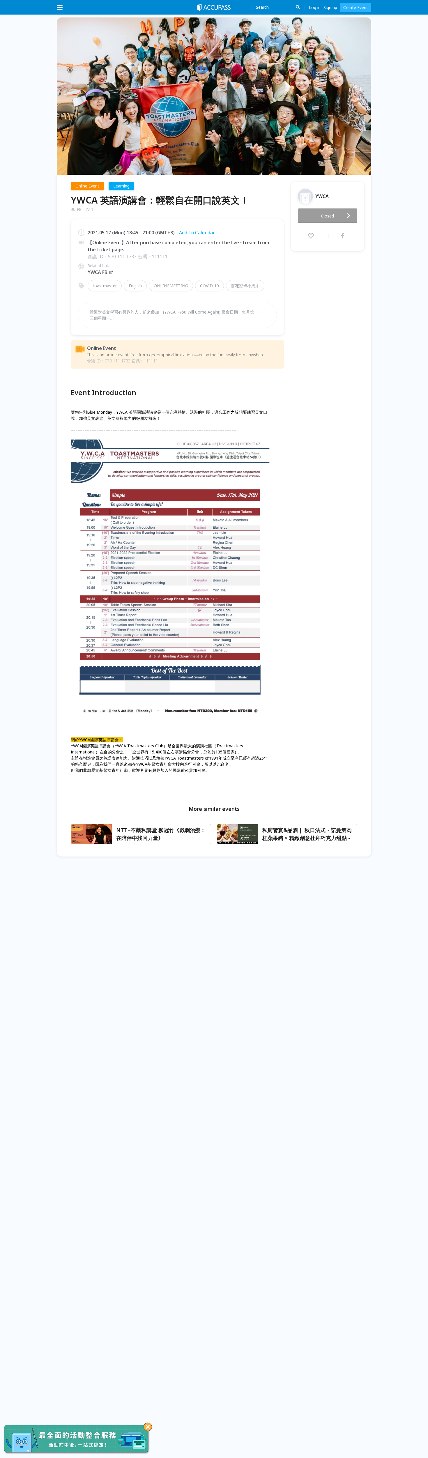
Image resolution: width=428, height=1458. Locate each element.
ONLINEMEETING (171, 286)
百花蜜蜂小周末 (245, 286)
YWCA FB (97, 272)
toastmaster (105, 286)
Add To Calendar (197, 232)
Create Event (355, 7)
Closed (327, 216)
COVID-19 (209, 286)
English (135, 286)
